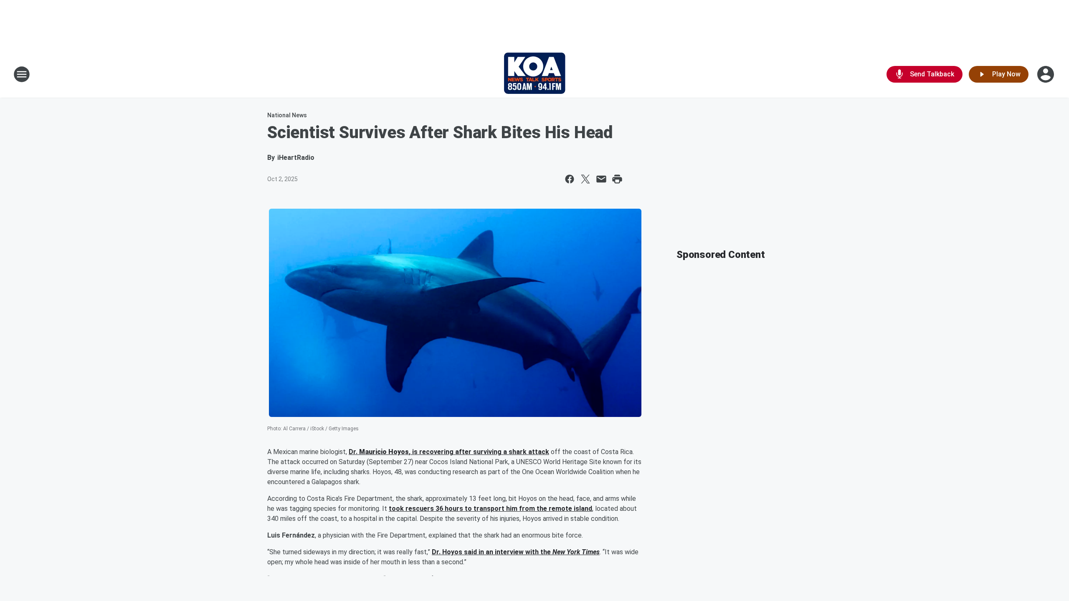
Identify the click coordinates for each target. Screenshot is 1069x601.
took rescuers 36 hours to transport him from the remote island (490, 509)
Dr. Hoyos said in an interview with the (492, 552)
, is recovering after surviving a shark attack (479, 452)
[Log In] (1046, 74)
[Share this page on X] (585, 179)
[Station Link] (534, 74)
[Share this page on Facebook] (569, 179)
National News (287, 115)
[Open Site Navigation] (21, 74)
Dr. (354, 452)
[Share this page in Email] (601, 179)
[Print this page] (617, 179)
